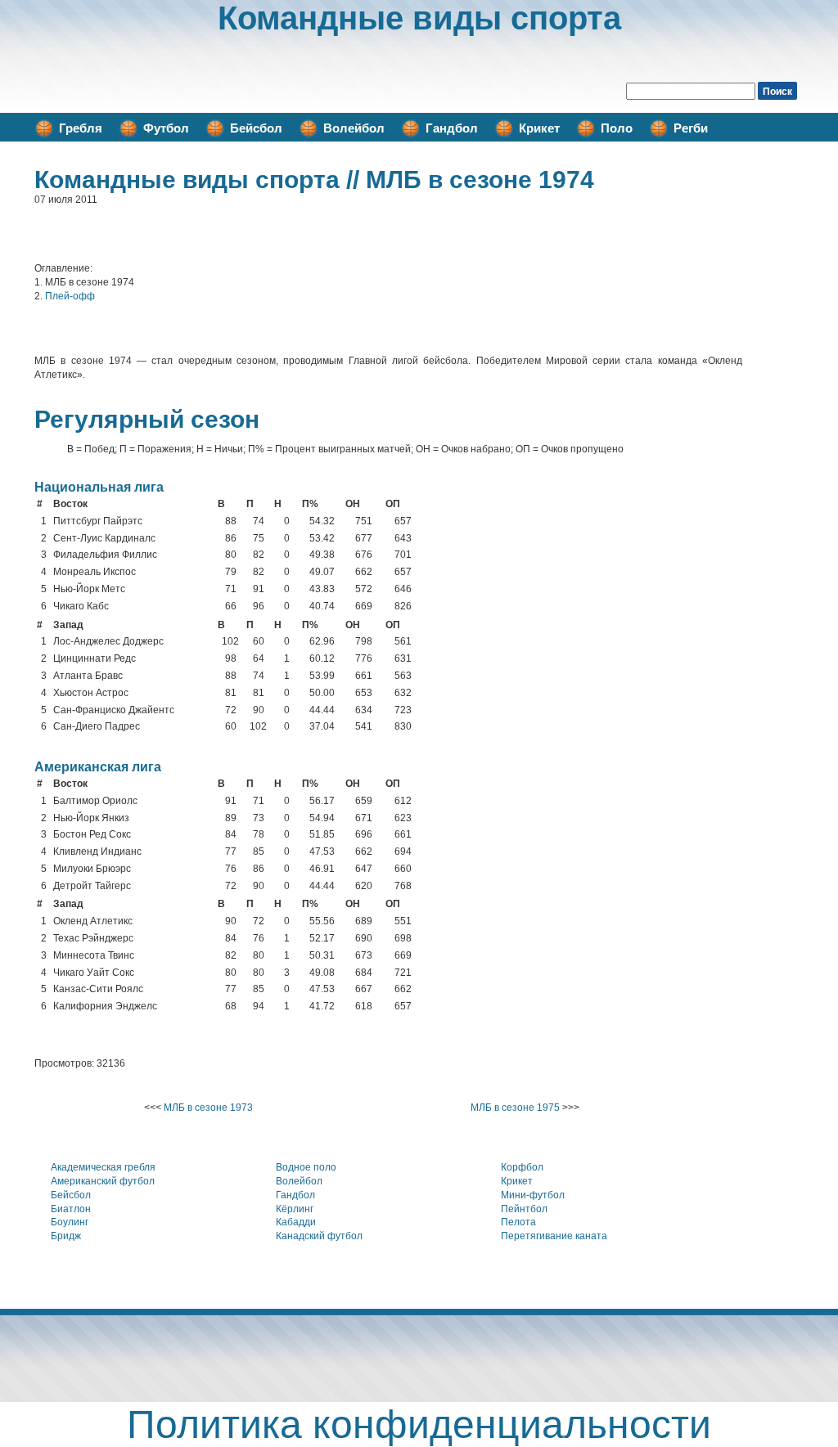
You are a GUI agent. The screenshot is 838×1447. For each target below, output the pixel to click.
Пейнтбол (524, 1209)
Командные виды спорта (419, 18)
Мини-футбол (533, 1195)
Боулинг (69, 1222)
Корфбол (522, 1167)
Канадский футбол (319, 1236)
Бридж (66, 1236)
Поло (617, 128)
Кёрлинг (294, 1209)
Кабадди (296, 1222)
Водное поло (306, 1167)
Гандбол (452, 128)
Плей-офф (70, 296)
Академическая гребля (103, 1167)
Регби (691, 128)
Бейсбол (256, 128)
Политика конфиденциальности (419, 1424)
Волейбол (354, 128)
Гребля (80, 128)
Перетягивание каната (554, 1236)
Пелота (518, 1222)
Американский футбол (103, 1181)
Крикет (539, 128)
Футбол (166, 128)
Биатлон (71, 1209)
